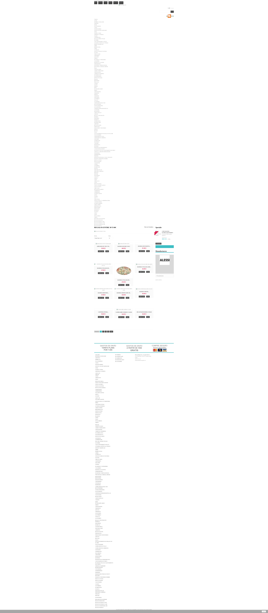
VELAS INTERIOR (97, 135)
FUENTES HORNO (97, 29)
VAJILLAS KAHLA (97, 186)
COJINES (96, 164)
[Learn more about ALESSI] (164, 260)
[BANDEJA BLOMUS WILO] (124, 243)
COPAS (95, 179)
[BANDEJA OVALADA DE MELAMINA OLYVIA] (103, 264)
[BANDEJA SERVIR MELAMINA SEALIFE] (144, 289)
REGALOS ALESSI (97, 125)
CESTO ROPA (96, 97)
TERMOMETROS (97, 63)
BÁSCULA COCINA (98, 160)
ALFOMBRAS (96, 98)
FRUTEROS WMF (97, 122)
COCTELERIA (96, 109)
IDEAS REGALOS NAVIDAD (99, 218)
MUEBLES (96, 116)
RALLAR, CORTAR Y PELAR (99, 38)
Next (111, 331)
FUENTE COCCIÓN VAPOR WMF (100, 30)
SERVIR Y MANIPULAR (98, 44)
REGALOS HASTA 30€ (98, 220)
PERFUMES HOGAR (98, 169)
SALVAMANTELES (97, 76)
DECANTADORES (97, 104)
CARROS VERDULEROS (98, 70)
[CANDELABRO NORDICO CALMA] (124, 309)
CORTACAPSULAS (97, 112)
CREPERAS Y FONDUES (99, 34)
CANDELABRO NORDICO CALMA (124, 312)
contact (105, 2)
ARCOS (96, 394)
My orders (118, 354)
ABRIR (95, 45)
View (107, 251)
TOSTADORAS (97, 153)
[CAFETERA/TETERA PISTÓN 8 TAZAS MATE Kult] (103, 309)
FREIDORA (96, 155)
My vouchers (118, 361)
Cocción (95, 20)
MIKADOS (96, 172)
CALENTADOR (97, 162)
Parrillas (95, 24)
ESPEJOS (96, 94)
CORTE (95, 48)
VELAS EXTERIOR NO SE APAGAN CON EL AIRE (103, 133)
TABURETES (96, 93)
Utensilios (96, 84)
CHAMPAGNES (97, 140)
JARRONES (96, 123)
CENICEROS (96, 139)
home (96, 2)
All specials (158, 243)
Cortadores (96, 83)
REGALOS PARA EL (98, 225)
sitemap (110, 2)
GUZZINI (96, 196)
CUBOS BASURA (97, 72)
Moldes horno (96, 82)
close (264, 611)
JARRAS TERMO (97, 204)
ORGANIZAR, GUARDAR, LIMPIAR (101, 66)
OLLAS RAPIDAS (97, 26)
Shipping (121, 2)
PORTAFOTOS (97, 126)
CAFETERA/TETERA (98, 201)
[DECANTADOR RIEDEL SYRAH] (144, 309)
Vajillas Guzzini (96, 188)
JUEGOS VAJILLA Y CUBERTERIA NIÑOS (102, 200)
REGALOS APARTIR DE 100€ (99, 224)
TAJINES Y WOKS (97, 33)
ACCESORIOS (97, 101)
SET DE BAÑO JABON (100, 503)
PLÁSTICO (96, 211)
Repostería (96, 79)
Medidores (96, 86)
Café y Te (95, 197)
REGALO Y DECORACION (99, 115)
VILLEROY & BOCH (98, 193)
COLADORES (96, 61)
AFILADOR (96, 56)
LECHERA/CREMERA (98, 203)
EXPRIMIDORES (97, 154)
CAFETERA (96, 143)
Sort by (95, 235)
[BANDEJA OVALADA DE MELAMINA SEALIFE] (124, 270)
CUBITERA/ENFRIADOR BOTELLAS (101, 108)
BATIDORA (96, 146)
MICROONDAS (97, 144)
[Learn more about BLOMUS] (164, 270)
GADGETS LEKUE (97, 69)
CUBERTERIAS (97, 190)
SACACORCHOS (97, 107)
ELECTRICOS (98, 553)
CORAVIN (96, 114)
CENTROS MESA (97, 121)
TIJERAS (95, 58)
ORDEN (95, 90)
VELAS (95, 132)
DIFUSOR (96, 174)
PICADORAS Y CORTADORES (100, 59)
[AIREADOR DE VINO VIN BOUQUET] (103, 243)
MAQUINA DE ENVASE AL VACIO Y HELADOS (103, 157)
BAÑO (95, 87)
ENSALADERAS (97, 215)
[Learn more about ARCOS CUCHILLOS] (164, 268)
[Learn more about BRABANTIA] (164, 273)
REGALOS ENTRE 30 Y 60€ (99, 221)
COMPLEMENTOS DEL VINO (99, 102)
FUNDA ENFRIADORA (98, 105)
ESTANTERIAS (97, 175)
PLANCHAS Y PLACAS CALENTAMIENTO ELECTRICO (104, 150)
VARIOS (95, 217)
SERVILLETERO (97, 207)
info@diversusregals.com (141, 360)
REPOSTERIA (96, 80)
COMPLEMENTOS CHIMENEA (100, 137)
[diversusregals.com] (122, 5)
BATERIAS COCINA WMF (99, 22)
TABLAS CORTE (97, 54)
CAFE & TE (96, 176)
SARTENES (96, 23)
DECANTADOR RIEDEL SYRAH (144, 312)
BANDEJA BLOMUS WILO (124, 246)
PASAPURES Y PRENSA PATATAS (100, 65)
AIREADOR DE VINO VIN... (103, 246)
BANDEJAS (96, 119)
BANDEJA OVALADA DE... (103, 268)
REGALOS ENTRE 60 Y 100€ (99, 222)
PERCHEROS (96, 118)
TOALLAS (96, 100)
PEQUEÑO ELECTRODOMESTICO (100, 147)
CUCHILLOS (96, 49)
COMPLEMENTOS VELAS (99, 136)
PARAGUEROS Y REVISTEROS (100, 128)
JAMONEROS (96, 55)
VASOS (95, 182)
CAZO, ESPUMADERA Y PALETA (100, 41)
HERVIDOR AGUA (97, 206)
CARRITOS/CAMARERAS (99, 73)
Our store (100, 2)
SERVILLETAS (97, 208)
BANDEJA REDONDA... (103, 292)
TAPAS (95, 31)
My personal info (119, 359)
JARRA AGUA (97, 181)
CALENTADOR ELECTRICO (99, 148)
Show (110, 235)
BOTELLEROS (97, 111)
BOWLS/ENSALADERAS (99, 189)
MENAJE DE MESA (97, 183)
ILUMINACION (97, 167)
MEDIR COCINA (97, 47)
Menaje (95, 68)
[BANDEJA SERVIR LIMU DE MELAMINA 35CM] (124, 289)
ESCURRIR (96, 40)
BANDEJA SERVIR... (144, 291)
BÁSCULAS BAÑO (97, 161)
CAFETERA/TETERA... (103, 312)
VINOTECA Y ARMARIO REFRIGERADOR (102, 151)
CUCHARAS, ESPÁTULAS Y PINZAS (101, 42)
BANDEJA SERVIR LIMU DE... (124, 292)
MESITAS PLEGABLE (98, 77)
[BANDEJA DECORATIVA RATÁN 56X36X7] (144, 243)
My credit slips (119, 356)
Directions (116, 2)
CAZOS (95, 27)
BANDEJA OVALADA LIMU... (144, 266)
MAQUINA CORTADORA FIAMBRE (101, 158)
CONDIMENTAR (97, 37)
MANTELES (96, 210)
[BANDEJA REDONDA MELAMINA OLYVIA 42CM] (103, 289)
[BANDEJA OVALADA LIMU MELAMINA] (144, 264)
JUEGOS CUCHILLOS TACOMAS (100, 51)
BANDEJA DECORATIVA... (144, 246)
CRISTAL (96, 178)
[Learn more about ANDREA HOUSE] (164, 266)
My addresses (118, 358)
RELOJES (96, 130)
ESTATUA (96, 168)
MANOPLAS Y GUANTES (99, 62)
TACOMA (96, 52)
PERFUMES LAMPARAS (98, 171)
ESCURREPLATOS (97, 75)
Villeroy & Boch (97, 199)
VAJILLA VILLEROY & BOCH (99, 185)
